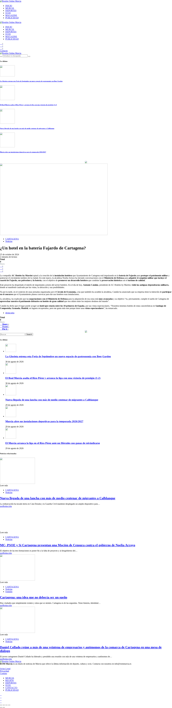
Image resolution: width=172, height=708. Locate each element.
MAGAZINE (11, 15)
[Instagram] (1, 695)
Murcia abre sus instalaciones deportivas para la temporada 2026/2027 (23, 152)
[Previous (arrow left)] (1, 707)
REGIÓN (9, 680)
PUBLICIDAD (12, 18)
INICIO (8, 6)
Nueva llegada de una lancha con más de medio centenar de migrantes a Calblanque (27, 128)
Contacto (4, 51)
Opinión (8, 591)
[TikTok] (1, 697)
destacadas (9, 313)
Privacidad (4, 671)
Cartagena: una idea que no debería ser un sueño (33, 597)
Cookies (3, 673)
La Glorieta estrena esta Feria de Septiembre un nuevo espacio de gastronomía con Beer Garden (31, 81)
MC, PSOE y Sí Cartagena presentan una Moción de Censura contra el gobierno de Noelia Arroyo (67, 545)
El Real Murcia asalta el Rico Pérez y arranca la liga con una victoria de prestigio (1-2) (28, 105)
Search (29, 334)
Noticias (8, 241)
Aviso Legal (5, 668)
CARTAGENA (12, 239)
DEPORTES (10, 10)
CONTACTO (11, 688)
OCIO (8, 13)
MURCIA (9, 8)
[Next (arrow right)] (4, 707)
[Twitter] (1, 699)
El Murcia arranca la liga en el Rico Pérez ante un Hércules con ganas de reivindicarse (52, 443)
